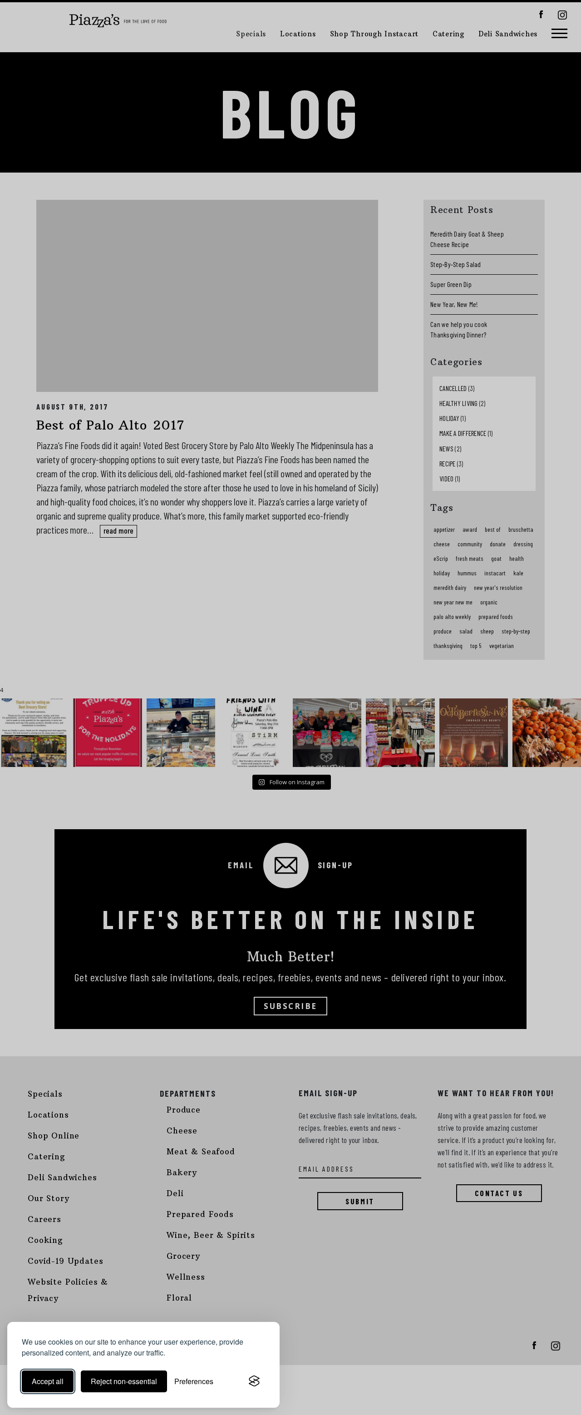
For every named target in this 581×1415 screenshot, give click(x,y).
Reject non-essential (124, 1381)
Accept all (48, 1381)
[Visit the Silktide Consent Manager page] (254, 1381)
